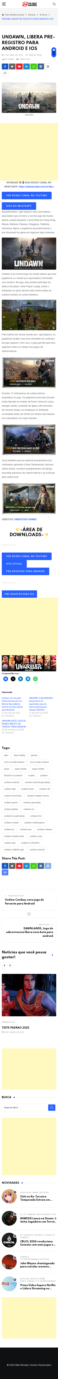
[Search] (54, 3)
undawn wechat (37, 849)
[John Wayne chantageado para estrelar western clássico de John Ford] (9, 1262)
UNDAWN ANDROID (11, 782)
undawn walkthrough (14, 849)
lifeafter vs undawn (13, 775)
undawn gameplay (32, 802)
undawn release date (14, 836)
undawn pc (9, 829)
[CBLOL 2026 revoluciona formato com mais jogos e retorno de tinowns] (9, 1240)
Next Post (44, 925)
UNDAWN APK (10, 789)
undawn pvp (26, 829)
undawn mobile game (34, 822)
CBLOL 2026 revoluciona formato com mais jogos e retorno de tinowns (36, 1245)
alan (6, 755)
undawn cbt (44, 789)
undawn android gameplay (37, 782)
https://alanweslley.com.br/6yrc (36, 186)
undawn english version (38, 796)
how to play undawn (39, 762)
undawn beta (27, 789)
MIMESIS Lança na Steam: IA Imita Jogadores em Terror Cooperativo (39, 1222)
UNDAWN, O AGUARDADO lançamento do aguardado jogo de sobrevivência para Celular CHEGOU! (41, 704)
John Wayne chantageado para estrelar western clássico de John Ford (37, 1266)
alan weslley (19, 755)
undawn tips (10, 843)
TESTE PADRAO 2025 (15, 1027)
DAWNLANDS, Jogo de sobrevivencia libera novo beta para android (29, 932)
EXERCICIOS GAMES (25, 519)
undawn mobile (11, 822)
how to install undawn (14, 762)
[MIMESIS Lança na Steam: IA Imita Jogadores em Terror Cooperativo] (9, 1218)
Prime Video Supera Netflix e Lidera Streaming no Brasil (38, 1288)
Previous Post (16, 896)
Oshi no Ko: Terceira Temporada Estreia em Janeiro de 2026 (35, 1200)
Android (6, 1022)
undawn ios (28, 809)
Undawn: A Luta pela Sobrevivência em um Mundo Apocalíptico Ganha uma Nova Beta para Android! (12, 704)
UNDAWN (44, 775)
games (34, 755)
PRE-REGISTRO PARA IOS (19, 594)
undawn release (44, 829)
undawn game (11, 802)
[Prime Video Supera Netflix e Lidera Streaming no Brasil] (9, 1283)
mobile (31, 775)
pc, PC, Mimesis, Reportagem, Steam (39, 1214)
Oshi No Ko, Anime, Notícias (34, 1193)
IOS (13, 1022)
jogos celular (21, 769)
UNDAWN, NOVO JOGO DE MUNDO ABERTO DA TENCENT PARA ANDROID (14, 724)
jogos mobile (38, 769)
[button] (4, 965)
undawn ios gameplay (14, 816)
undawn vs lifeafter (30, 843)
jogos (6, 769)
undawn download (12, 796)
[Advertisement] (29, 152)
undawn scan (36, 836)
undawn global (11, 809)
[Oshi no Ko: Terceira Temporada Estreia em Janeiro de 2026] (9, 1196)
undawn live (35, 816)
